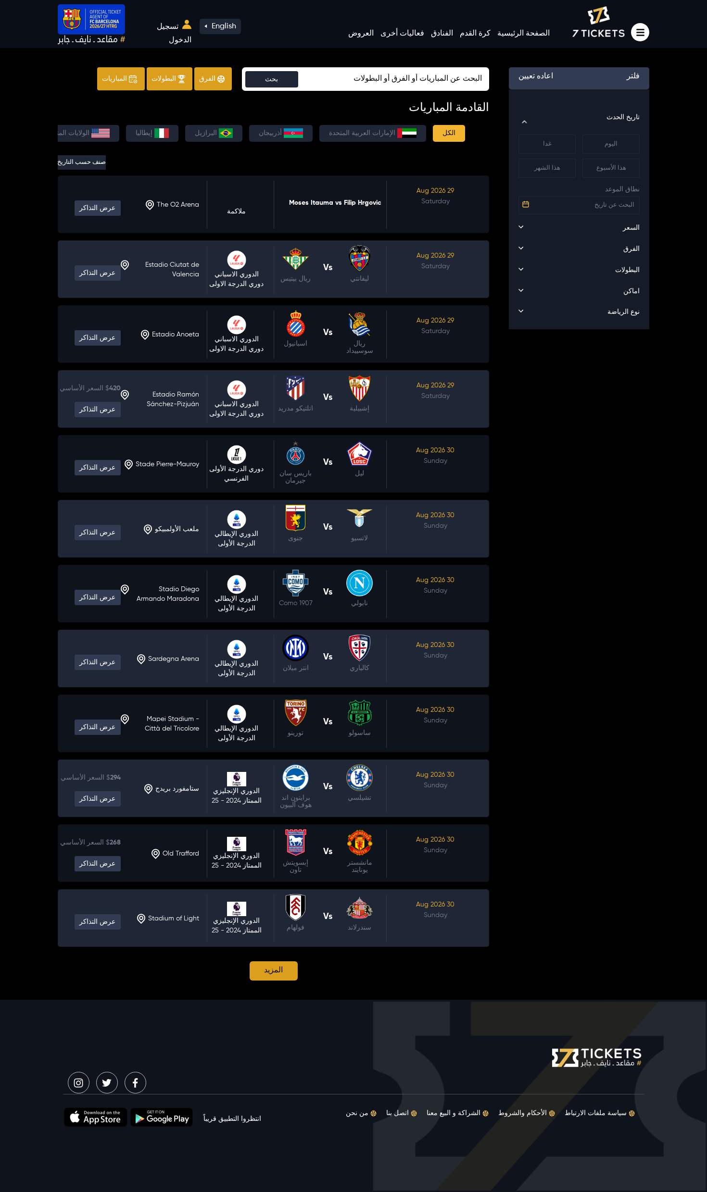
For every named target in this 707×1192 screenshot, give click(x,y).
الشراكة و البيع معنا (454, 1113)
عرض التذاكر (97, 208)
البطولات (165, 78)
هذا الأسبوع (611, 168)
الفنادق (442, 33)
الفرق (208, 78)
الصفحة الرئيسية (523, 33)
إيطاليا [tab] (145, 133)
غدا (547, 144)
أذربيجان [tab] (271, 133)
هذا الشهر (547, 168)
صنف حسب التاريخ (82, 162)
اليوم (611, 144)
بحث (271, 79)
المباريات (115, 78)
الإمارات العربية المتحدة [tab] (363, 133)
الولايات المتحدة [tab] (68, 133)
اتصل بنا (398, 1113)
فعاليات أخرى (402, 33)
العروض (361, 33)
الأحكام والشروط (523, 1113)
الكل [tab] (448, 133)
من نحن (358, 1113)
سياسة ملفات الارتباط (597, 1113)
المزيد (273, 970)
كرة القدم (475, 33)
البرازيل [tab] (207, 133)
